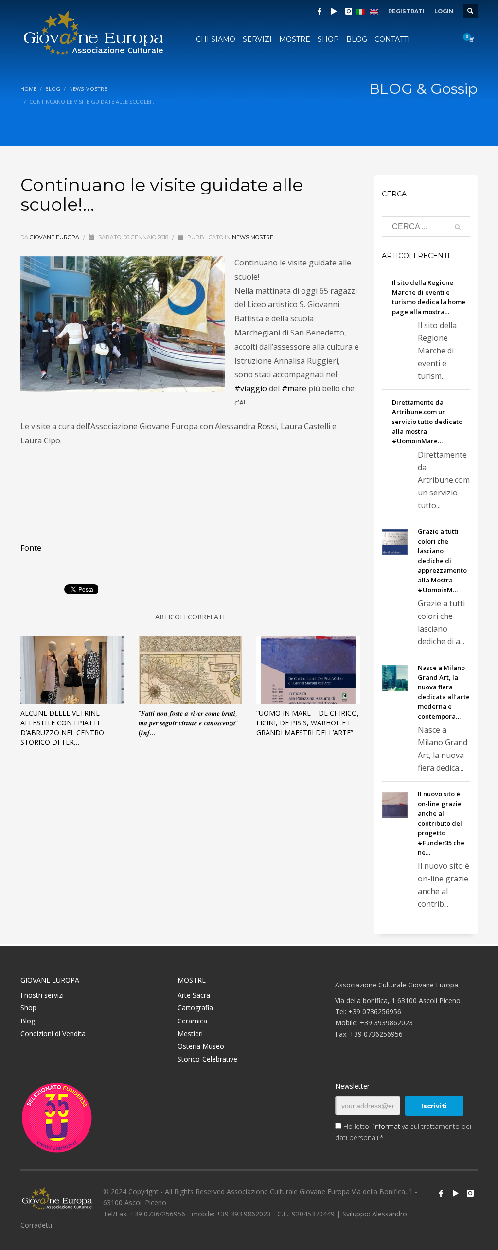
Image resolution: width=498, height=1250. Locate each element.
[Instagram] (348, 11)
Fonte (30, 548)
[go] (457, 227)
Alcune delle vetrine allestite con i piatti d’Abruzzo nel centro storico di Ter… (62, 727)
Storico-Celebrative (207, 1059)
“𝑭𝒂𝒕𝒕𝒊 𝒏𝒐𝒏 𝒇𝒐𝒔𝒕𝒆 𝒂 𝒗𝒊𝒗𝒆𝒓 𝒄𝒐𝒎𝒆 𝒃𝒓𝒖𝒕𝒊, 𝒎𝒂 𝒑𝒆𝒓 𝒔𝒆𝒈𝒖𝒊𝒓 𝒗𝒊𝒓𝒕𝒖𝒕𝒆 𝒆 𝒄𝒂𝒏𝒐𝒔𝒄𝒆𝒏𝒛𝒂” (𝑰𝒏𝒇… (188, 722)
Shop (28, 1007)
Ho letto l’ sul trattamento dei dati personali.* (403, 1132)
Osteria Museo (201, 1046)
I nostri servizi (42, 995)
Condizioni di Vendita (53, 1033)
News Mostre (252, 237)
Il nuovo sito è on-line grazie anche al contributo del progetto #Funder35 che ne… (441, 823)
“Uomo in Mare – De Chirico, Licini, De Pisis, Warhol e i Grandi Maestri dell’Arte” (307, 722)
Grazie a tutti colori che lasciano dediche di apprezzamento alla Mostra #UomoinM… (442, 560)
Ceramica (192, 1020)
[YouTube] (334, 11)
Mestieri (190, 1033)
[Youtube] (455, 1193)
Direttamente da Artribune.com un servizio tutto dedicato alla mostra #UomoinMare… (427, 421)
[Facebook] (319, 11)
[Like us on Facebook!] (441, 1193)
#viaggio (250, 388)
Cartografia (195, 1007)
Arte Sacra (194, 995)
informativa (391, 1126)
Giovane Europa (55, 237)
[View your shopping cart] (471, 39)
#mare (294, 388)
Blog (27, 1020)
